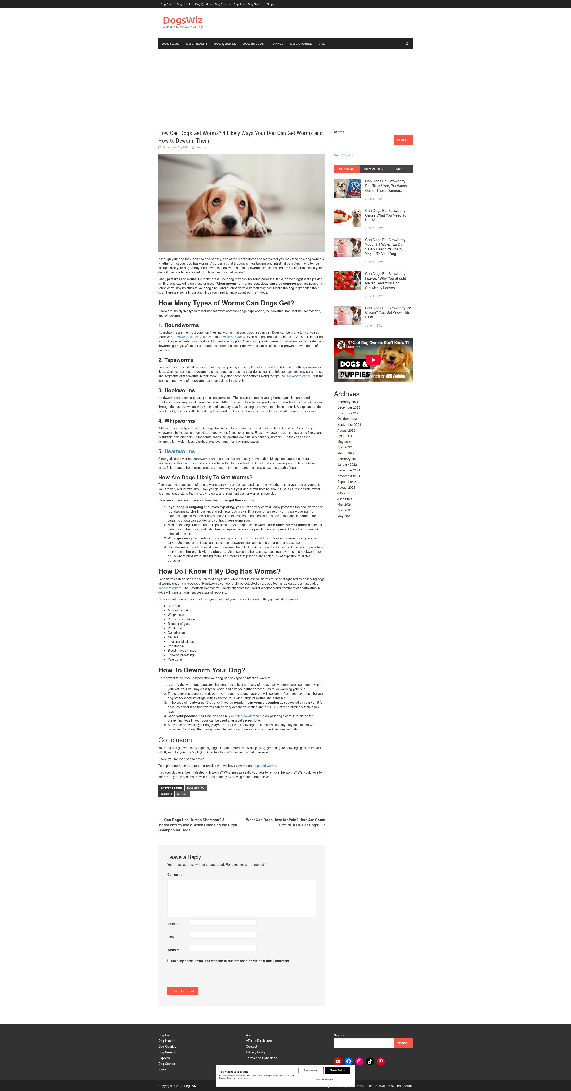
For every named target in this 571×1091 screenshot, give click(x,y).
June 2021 (344, 498)
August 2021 (346, 487)
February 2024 (347, 401)
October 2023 (347, 418)
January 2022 (347, 464)
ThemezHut (403, 1085)
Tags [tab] (399, 169)
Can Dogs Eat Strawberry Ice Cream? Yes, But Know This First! (388, 312)
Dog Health (184, 4)
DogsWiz (183, 20)
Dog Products (343, 155)
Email (172, 937)
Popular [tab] (346, 169)
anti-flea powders (243, 715)
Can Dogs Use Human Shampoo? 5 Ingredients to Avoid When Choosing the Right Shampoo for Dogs (197, 824)
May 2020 (344, 516)
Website (173, 949)
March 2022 (345, 453)
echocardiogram (169, 588)
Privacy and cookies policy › (238, 1078)
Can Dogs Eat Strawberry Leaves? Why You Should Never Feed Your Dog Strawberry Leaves (385, 280)
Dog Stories (255, 4)
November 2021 (348, 476)
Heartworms (179, 451)
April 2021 (344, 510)
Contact (251, 1046)
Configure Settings (324, 1079)
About (250, 1035)
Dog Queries (203, 4)
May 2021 (344, 504)
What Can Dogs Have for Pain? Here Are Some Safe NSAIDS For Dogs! (285, 822)
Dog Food (166, 4)
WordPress (356, 1085)
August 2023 (346, 430)
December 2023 (348, 407)
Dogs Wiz (202, 147)
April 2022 (344, 447)
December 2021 (348, 470)
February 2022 (347, 459)
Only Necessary (311, 1070)
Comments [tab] (373, 169)
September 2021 (349, 481)
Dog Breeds (222, 4)
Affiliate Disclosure (259, 1040)
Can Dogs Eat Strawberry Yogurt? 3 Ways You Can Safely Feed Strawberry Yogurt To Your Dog (385, 246)
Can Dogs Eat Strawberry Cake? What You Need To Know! (385, 215)
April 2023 (344, 436)
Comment (175, 874)
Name (172, 924)
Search (339, 131)
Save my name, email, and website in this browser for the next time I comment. (230, 960)
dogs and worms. (265, 765)
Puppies (239, 4)
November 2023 (348, 413)
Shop (270, 4)
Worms (182, 794)
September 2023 (349, 424)
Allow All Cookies (337, 1070)
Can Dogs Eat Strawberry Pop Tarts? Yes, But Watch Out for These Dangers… (386, 185)
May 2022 (344, 441)
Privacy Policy (255, 1052)
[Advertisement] (285, 89)
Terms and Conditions (261, 1058)
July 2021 (344, 493)
